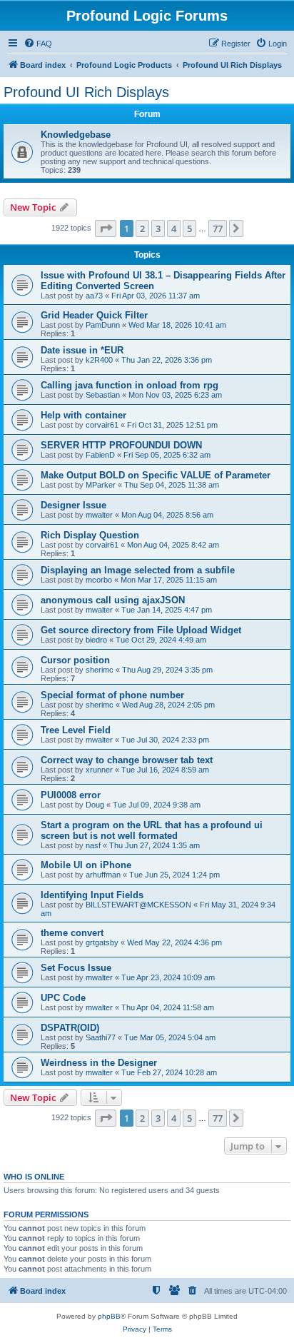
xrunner (99, 769)
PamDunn (103, 325)
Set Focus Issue (76, 967)
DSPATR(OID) (70, 1027)
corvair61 (102, 425)
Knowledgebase (76, 134)
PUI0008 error (71, 795)
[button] (105, 228)
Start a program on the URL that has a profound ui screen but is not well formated (152, 830)
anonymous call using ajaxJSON (113, 600)
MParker (101, 485)
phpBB (109, 1316)
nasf (93, 845)
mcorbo (99, 579)
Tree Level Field (76, 730)
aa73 (94, 295)
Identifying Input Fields (92, 895)
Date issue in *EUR (82, 350)
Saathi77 (101, 1037)
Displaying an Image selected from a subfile (138, 570)
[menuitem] (38, 43)
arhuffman (103, 874)
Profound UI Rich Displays (86, 92)
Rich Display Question (90, 535)
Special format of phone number (112, 695)
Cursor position (75, 660)
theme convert (72, 932)
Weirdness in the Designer (99, 1062)
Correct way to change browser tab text (127, 760)
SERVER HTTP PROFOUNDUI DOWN (121, 445)
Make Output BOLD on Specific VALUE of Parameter (155, 475)
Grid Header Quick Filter (94, 315)
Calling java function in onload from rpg (129, 385)
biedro (96, 639)
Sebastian (103, 395)
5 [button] (189, 228)
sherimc (99, 669)
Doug (95, 804)
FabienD (100, 455)
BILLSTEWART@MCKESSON (138, 904)
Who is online (34, 1176)
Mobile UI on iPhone (86, 865)
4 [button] (173, 228)
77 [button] (218, 228)
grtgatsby (102, 942)
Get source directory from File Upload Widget (141, 630)
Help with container (83, 415)
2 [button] (142, 228)
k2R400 (99, 360)
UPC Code (63, 997)
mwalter (99, 514)
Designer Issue (73, 505)
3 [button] (158, 228)
